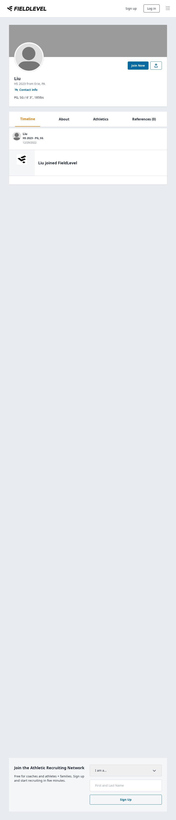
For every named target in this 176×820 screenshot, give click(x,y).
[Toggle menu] (168, 8)
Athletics (100, 119)
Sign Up (126, 800)
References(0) (144, 119)
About (64, 119)
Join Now (138, 65)
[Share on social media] (156, 65)
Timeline (27, 119)
